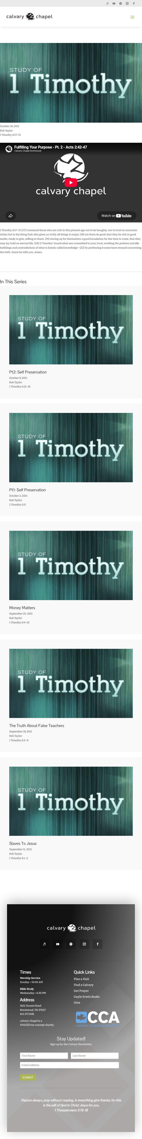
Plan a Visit (81, 979)
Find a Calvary (84, 985)
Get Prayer (81, 991)
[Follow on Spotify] (120, 3)
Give (77, 1002)
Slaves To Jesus (23, 843)
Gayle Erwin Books (87, 996)
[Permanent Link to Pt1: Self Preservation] (71, 480)
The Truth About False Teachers (36, 725)
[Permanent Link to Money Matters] (71, 597)
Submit (28, 1077)
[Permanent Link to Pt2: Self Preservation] (71, 362)
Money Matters (22, 607)
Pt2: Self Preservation (28, 372)
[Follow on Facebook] (133, 3)
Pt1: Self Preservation (27, 489)
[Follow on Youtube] (113, 3)
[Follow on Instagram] (127, 3)
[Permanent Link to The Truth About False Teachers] (71, 715)
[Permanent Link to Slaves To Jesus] (71, 833)
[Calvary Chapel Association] (98, 1029)
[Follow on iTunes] (107, 3)
